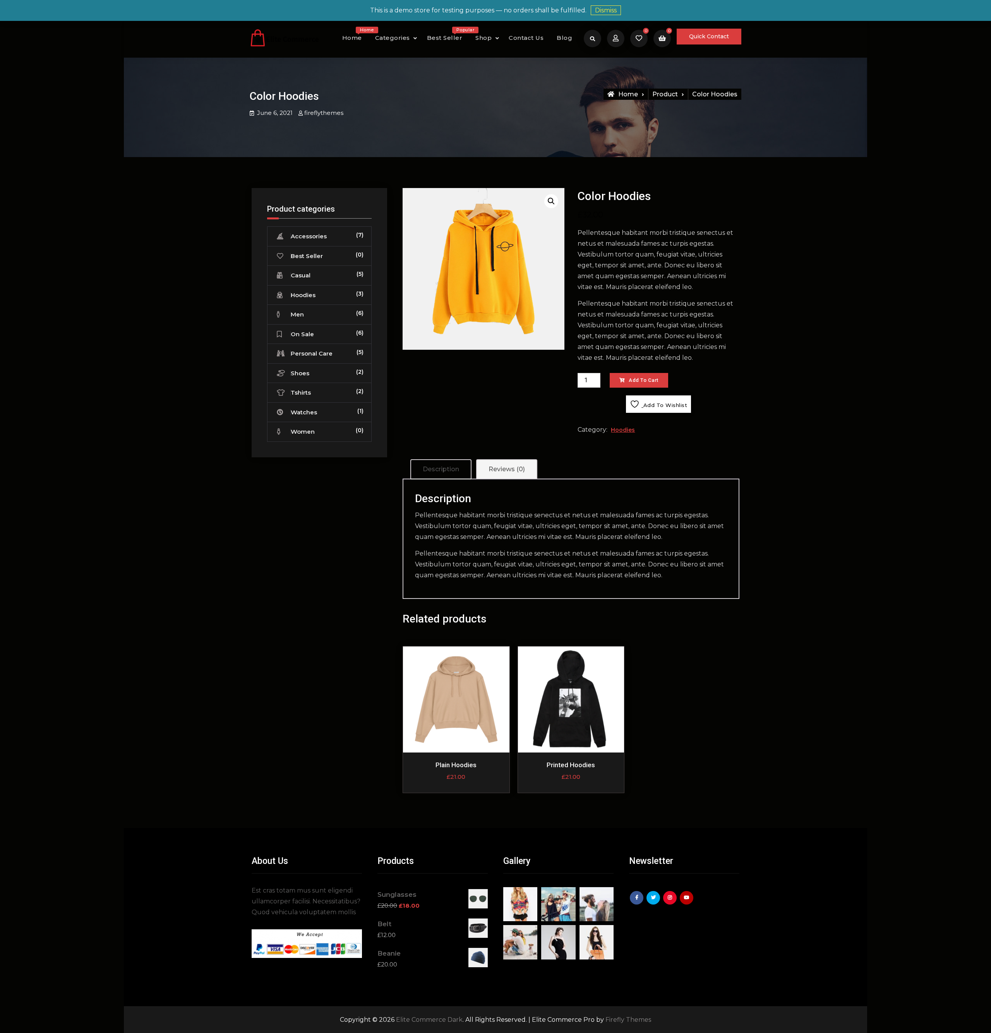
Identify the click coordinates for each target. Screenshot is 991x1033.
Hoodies (623, 429)
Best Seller (447, 35)
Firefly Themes (628, 1019)
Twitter (654, 903)
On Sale (302, 334)
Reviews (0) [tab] (507, 469)
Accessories (309, 236)
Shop (483, 37)
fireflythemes (323, 112)
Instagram (671, 903)
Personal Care (312, 353)
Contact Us (526, 37)
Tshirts (301, 392)
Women (303, 431)
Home (355, 35)
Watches (304, 412)
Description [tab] (441, 469)
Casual (300, 275)
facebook (637, 903)
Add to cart (643, 380)
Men (297, 314)
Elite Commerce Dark (429, 1019)
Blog (564, 37)
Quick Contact (709, 36)
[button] (551, 201)
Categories (392, 37)
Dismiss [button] (606, 10)
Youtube (687, 903)
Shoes (300, 373)
